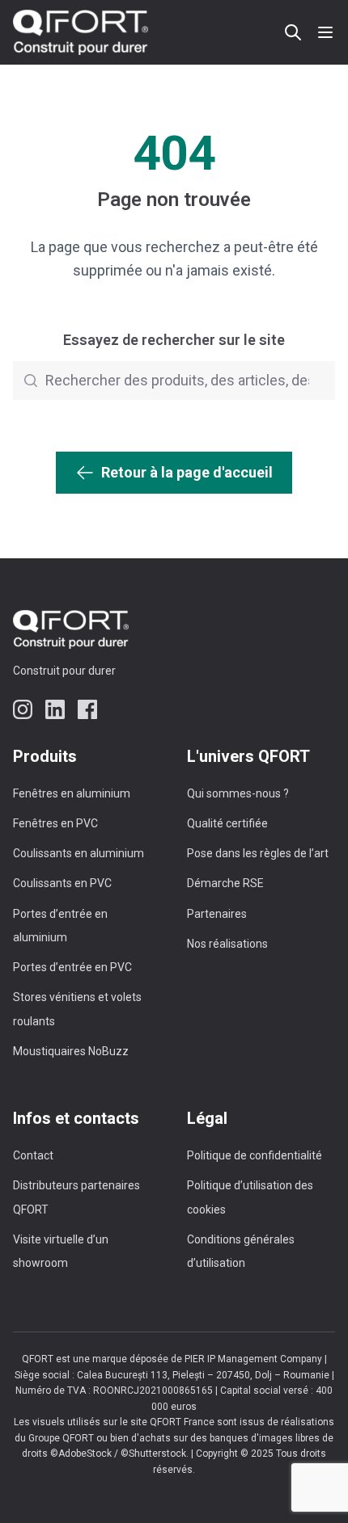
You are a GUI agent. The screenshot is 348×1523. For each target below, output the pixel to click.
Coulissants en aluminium (78, 853)
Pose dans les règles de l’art (258, 853)
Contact (33, 1155)
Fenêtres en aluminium (71, 793)
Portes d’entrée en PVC (72, 967)
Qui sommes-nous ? (238, 793)
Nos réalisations (227, 943)
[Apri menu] (325, 32)
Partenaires (217, 913)
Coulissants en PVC (62, 883)
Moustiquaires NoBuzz (71, 1051)
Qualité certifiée (227, 823)
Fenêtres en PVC (55, 823)
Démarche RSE (225, 883)
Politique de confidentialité (254, 1155)
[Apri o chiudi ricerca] (293, 32)
